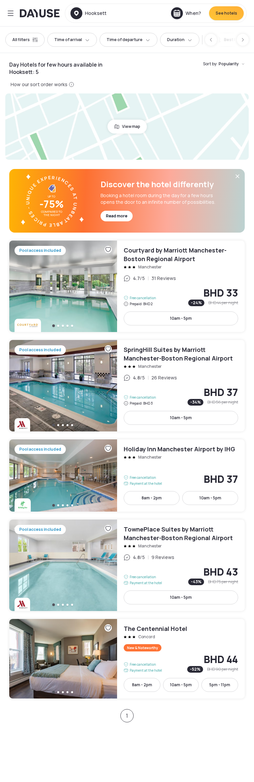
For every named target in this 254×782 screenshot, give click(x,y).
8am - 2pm (152, 498)
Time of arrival (68, 39)
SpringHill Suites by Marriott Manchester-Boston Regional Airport (127, 385)
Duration (176, 39)
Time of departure (124, 39)
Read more (116, 216)
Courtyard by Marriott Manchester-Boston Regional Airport (127, 286)
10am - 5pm (181, 318)
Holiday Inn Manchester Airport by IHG (127, 475)
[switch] (230, 40)
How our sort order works (39, 84)
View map (131, 126)
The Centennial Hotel (127, 658)
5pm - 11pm (219, 685)
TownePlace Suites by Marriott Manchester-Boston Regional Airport (127, 565)
